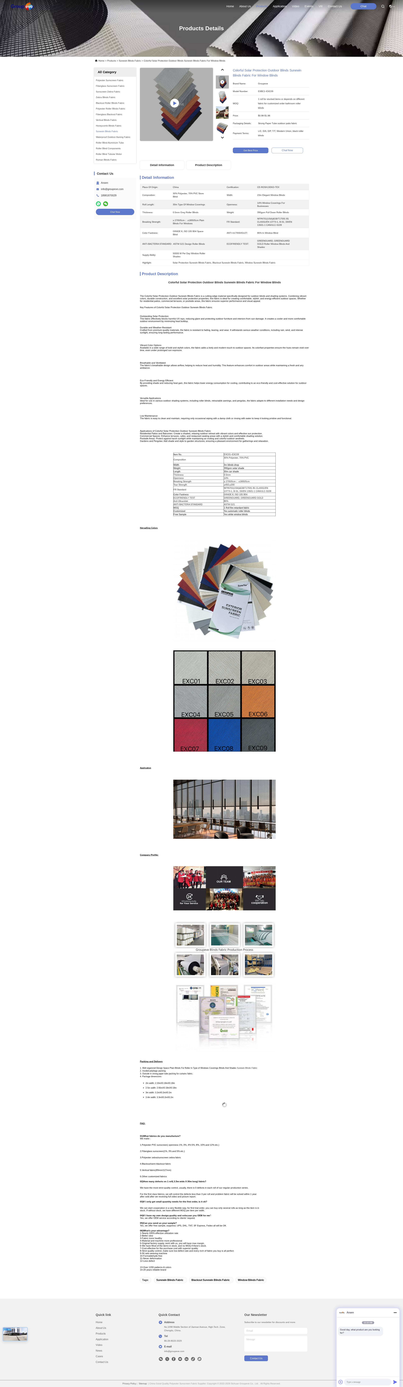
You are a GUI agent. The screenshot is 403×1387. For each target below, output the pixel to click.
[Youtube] (180, 1360)
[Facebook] (173, 1360)
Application (102, 1339)
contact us (335, 6)
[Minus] (395, 1312)
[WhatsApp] (98, 204)
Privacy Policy (129, 1383)
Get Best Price (251, 150)
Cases (99, 1356)
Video (99, 1345)
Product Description (208, 165)
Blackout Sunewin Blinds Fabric (210, 1280)
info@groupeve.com (112, 189)
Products (111, 60)
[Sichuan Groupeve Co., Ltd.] (22, 6)
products (261, 6)
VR (321, 6)
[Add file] (340, 1381)
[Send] (395, 1381)
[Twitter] (167, 1360)
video (295, 6)
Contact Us (102, 1362)
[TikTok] (193, 1360)
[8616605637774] (199, 1360)
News (99, 1350)
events (309, 6)
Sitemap (143, 1383)
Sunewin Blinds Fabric (130, 60)
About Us (101, 1328)
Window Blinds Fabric (251, 1280)
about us (245, 6)
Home (230, 6)
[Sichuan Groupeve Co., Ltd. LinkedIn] (186, 1360)
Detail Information (162, 165)
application (280, 6)
